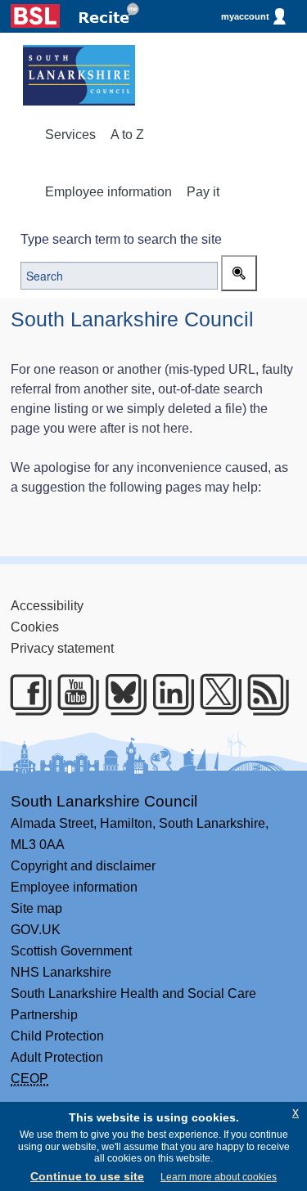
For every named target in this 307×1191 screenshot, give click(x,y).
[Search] (239, 273)
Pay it (203, 192)
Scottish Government (71, 951)
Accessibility (47, 606)
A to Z (127, 135)
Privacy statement (62, 648)
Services (70, 135)
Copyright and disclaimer (83, 866)
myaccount (245, 16)
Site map (36, 908)
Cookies (35, 627)
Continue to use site (87, 1176)
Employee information (108, 192)
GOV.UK (36, 930)
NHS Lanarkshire (61, 972)
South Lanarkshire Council (104, 801)
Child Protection (57, 1036)
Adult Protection (57, 1057)
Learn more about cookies (218, 1177)
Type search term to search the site (121, 239)
